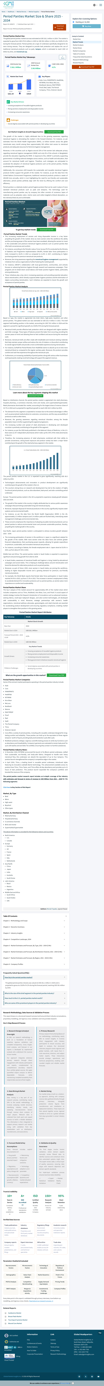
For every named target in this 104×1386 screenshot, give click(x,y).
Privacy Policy (65, 1383)
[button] (66, 916)
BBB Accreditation (22, 1202)
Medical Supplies (34, 12)
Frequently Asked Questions (82, 57)
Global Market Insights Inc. (12, 1376)
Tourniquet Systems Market (17, 1320)
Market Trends (78, 42)
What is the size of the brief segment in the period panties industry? (29, 993)
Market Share (77, 48)
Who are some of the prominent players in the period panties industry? (31, 1003)
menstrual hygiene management (46, 259)
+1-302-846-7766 (83, 1349)
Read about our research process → (41, 1301)
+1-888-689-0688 (86, 1347)
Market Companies (79, 51)
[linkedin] (79, 1376)
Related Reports (78, 63)
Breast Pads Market (14, 1316)
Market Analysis (78, 45)
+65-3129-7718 (83, 1352)
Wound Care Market (15, 1323)
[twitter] (86, 1376)
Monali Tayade (52, 909)
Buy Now (88, 26)
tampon (38, 49)
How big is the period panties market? (18, 977)
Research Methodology (80, 60)
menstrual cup (22, 52)
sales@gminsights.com (86, 1354)
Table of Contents (79, 54)
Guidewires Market (14, 1313)
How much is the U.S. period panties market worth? (24, 998)
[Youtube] (98, 1376)
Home (3, 12)
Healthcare (11, 12)
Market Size (77, 39)
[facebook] (92, 1376)
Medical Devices (21, 12)
